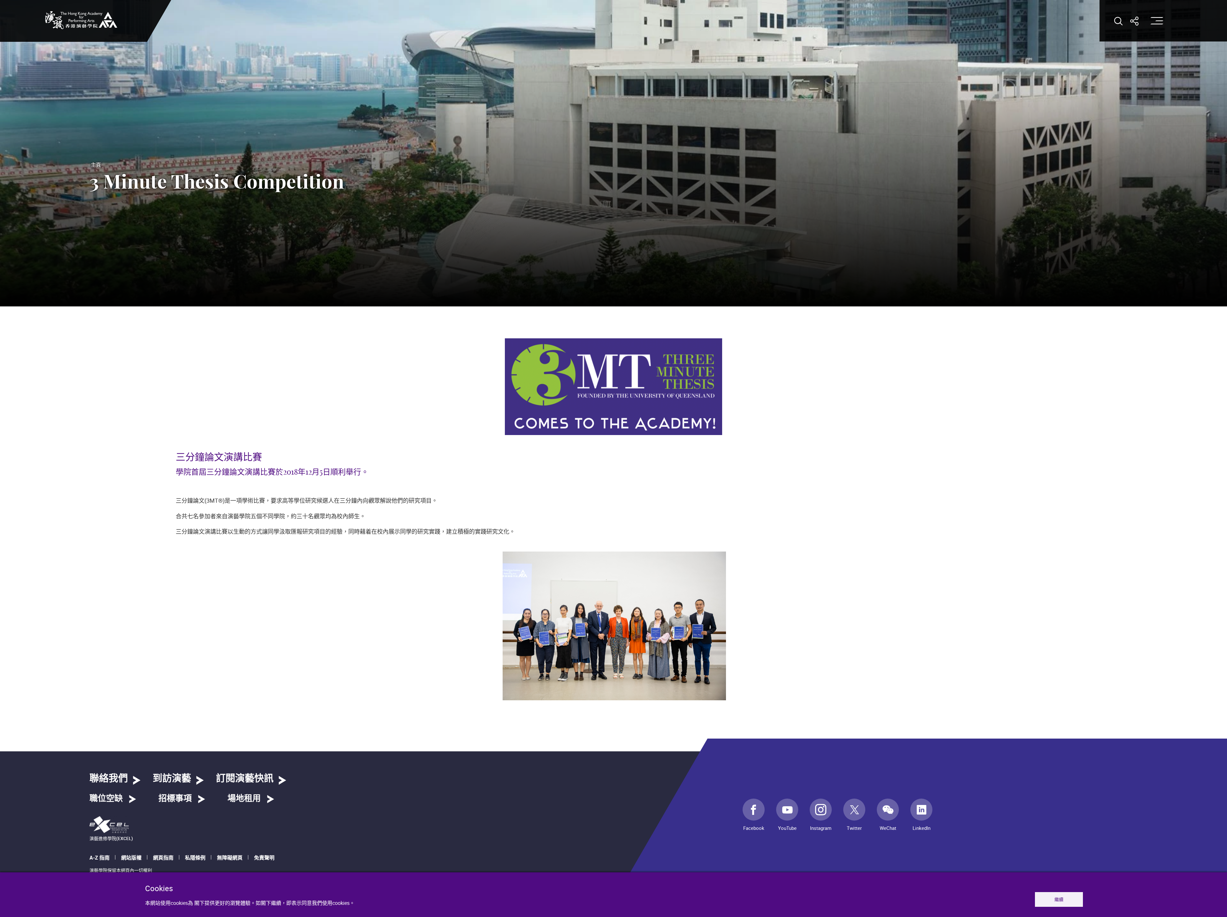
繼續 (1058, 899)
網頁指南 (163, 857)
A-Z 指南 (99, 857)
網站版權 (131, 857)
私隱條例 (195, 857)
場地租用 (244, 798)
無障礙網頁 (230, 857)
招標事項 (175, 798)
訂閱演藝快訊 (245, 778)
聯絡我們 (108, 778)
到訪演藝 (172, 778)
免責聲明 (264, 857)
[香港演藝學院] (81, 20)
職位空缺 (106, 798)
